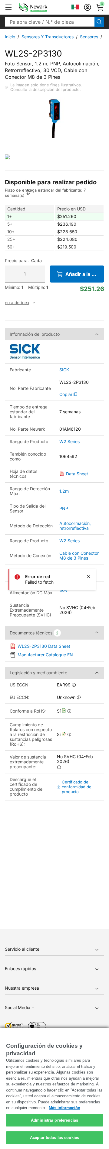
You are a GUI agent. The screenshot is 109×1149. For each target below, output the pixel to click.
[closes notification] (88, 576)
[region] (54, 1088)
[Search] (99, 22)
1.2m (64, 491)
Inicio (10, 36)
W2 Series (69, 441)
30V (63, 590)
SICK (64, 369)
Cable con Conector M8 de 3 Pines (79, 555)
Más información (64, 1108)
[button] (8, 7)
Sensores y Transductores (47, 36)
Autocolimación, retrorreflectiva (75, 526)
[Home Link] (42, 7)
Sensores (89, 36)
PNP (63, 508)
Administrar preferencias (54, 1120)
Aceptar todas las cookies (54, 1137)
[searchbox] (49, 22)
